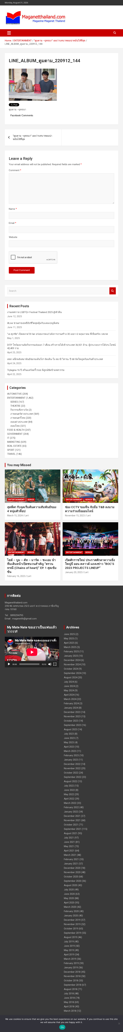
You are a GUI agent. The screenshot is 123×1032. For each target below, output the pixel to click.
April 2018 (69, 1006)
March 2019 (70, 958)
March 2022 (70, 803)
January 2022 (71, 811)
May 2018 (69, 1002)
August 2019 (70, 937)
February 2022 (71, 807)
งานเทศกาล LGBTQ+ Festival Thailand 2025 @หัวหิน (34, 312)
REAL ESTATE (14, 445)
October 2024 (71, 668)
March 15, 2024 (15, 515)
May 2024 (69, 690)
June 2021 (69, 842)
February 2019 (71, 963)
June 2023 (69, 738)
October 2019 (71, 928)
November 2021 (72, 820)
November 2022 (72, 768)
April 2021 (69, 850)
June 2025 (69, 634)
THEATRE (15, 405)
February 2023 (71, 755)
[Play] (9, 664)
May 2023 (69, 742)
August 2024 (70, 677)
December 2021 (72, 816)
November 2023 (72, 716)
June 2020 (69, 893)
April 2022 (69, 798)
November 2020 (72, 872)
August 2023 (70, 729)
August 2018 (70, 989)
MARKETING (13, 441)
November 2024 (72, 664)
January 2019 (71, 967)
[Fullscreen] (55, 664)
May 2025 (69, 638)
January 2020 (71, 915)
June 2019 (69, 945)
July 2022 (69, 785)
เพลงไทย (15, 425)
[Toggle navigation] (9, 33)
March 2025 (70, 647)
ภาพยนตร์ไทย (17, 417)
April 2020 (69, 902)
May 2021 (69, 846)
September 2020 (72, 881)
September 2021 (72, 829)
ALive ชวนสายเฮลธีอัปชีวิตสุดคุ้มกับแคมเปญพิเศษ (33, 323)
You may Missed (19, 465)
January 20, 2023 (73, 572)
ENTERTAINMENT (16, 397)
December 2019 (72, 919)
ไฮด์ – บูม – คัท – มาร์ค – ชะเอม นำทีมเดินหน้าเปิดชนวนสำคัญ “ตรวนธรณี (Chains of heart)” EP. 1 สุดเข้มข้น (32, 566)
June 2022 (69, 790)
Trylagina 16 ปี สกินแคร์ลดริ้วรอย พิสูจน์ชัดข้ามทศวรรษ (35, 370)
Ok (62, 1027)
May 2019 (69, 950)
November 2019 (72, 924)
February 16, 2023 (16, 576)
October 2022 (71, 772)
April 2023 (69, 746)
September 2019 (72, 932)
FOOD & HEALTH (16, 429)
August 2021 (70, 833)
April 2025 (69, 642)
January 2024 (71, 707)
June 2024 (69, 686)
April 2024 (69, 694)
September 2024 (72, 673)
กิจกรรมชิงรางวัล (19, 409)
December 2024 (72, 660)
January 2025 (71, 655)
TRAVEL (11, 454)
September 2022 (72, 777)
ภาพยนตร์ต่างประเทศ (21, 413)
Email (12, 223)
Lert (27, 515)
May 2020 (69, 898)
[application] (32, 652)
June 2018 (69, 997)
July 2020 (69, 889)
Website (13, 237)
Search (112, 291)
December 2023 (72, 712)
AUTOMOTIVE (14, 393)
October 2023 (71, 720)
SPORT (10, 449)
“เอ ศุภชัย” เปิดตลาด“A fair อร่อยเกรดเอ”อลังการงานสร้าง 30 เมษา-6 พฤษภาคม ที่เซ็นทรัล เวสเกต (57, 334)
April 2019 (69, 954)
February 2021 (71, 859)
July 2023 (69, 733)
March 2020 (70, 906)
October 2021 (71, 824)
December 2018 (72, 971)
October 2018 (71, 980)
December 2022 (72, 764)
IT (8, 437)
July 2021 (69, 837)
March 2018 (70, 1010)
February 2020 (71, 911)
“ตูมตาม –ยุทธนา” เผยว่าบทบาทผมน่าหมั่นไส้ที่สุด (32, 137)
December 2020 (72, 868)
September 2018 (72, 984)
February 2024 (71, 703)
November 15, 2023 (75, 515)
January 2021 (71, 863)
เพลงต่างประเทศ (19, 421)
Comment (15, 170)
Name (13, 208)
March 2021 (70, 855)
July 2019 (69, 941)
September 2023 (72, 725)
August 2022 (70, 781)
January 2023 (71, 759)
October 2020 (71, 876)
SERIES (14, 401)
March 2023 (70, 751)
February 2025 (71, 651)
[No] (119, 1023)
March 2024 (70, 699)
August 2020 (70, 885)
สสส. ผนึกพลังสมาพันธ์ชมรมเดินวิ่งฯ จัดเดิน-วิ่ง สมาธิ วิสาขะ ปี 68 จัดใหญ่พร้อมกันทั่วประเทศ (55, 359)
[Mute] (49, 664)
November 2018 (72, 976)
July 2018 (69, 993)
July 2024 (69, 681)
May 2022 (69, 794)
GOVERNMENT (15, 433)
